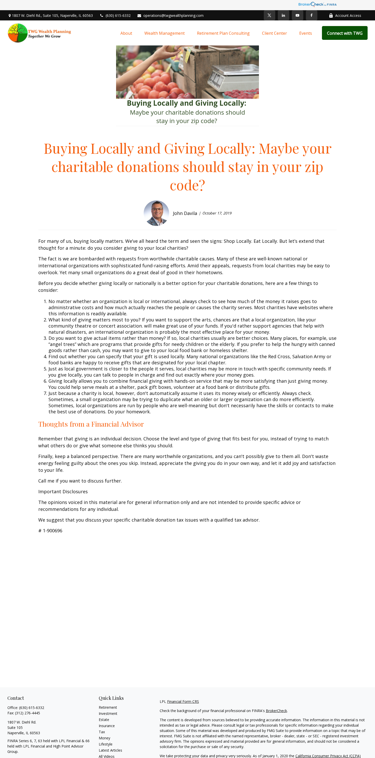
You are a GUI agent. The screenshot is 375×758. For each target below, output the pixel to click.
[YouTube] (297, 15)
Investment (108, 713)
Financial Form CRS (183, 701)
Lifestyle (105, 744)
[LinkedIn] (283, 15)
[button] (126, 33)
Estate (104, 719)
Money (104, 738)
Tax (102, 731)
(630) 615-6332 (118, 15)
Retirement (108, 707)
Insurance (107, 725)
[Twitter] (269, 15)
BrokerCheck (276, 710)
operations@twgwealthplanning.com (173, 15)
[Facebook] (311, 15)
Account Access (348, 15)
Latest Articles (110, 750)
